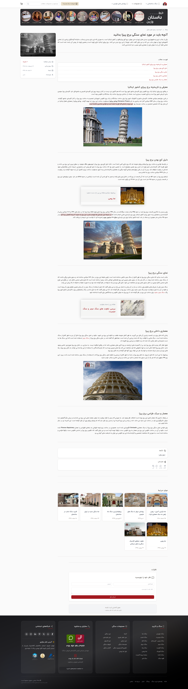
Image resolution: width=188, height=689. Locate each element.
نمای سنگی (162, 455)
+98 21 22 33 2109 (75, 659)
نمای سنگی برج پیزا (161, 72)
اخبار (143, 681)
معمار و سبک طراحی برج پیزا (158, 80)
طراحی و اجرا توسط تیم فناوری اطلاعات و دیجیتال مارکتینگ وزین (34, 682)
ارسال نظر (113, 597)
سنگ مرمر (86, 338)
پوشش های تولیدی (119, 4)
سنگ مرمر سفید (159, 292)
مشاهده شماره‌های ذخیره (74, 669)
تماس (131, 681)
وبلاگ (166, 30)
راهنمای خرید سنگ (156, 681)
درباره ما (137, 681)
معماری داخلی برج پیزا (160, 76)
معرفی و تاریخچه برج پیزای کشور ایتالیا (154, 64)
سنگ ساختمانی (152, 4)
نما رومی (111, 198)
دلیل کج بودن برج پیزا (160, 68)
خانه (165, 681)
